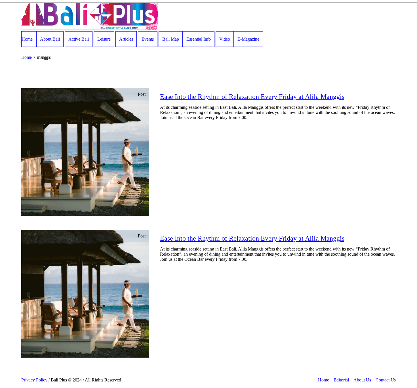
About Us (362, 379)
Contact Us (386, 379)
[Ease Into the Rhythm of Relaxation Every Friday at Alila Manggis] (85, 152)
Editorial (341, 379)
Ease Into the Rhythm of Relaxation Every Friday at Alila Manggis (252, 96)
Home (26, 57)
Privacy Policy (34, 379)
